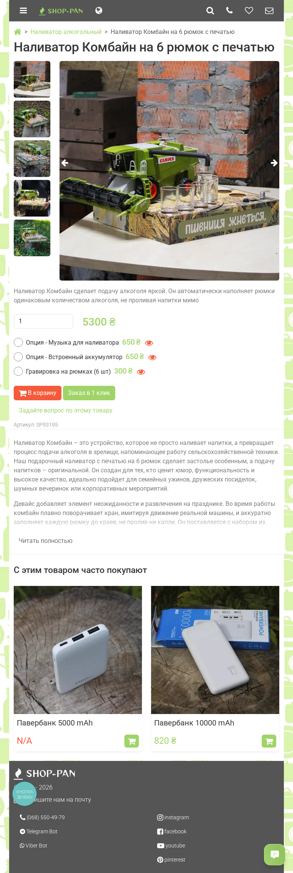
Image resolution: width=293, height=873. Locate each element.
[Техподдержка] (269, 10)
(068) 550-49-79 (45, 817)
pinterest (174, 860)
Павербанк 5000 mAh (55, 722)
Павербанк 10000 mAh (194, 722)
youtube (174, 846)
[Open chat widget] (274, 854)
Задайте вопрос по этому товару (66, 410)
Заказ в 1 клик (89, 392)
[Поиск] (210, 10)
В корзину (41, 392)
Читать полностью (45, 540)
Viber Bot (35, 846)
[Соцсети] (249, 10)
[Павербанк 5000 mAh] (78, 649)
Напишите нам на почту (56, 799)
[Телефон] (229, 10)
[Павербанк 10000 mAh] (215, 649)
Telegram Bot (41, 831)
